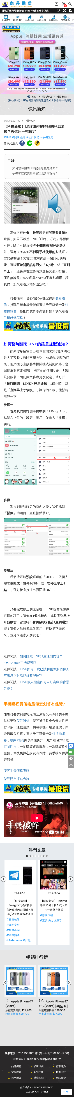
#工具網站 (46, 920)
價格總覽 (6, 20)
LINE (71, 752)
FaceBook (71, 746)
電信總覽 (16, 1072)
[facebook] (70, 10)
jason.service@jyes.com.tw (43, 1059)
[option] (37, 58)
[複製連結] (37, 143)
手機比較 (41, 20)
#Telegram (14, 940)
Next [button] (66, 58)
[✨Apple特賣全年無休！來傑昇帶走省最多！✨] (37, 58)
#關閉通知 (18, 137)
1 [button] (28, 91)
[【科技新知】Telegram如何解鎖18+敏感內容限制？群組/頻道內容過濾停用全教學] (20, 875)
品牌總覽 (16, 1066)
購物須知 (39, 1078)
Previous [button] (7, 58)
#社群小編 (13, 930)
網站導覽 (61, 1078)
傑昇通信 (23, 721)
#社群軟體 (32, 137)
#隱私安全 (13, 925)
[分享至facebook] (22, 143)
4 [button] (37, 91)
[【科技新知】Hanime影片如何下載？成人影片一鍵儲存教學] (54, 875)
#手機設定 (46, 137)
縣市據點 (61, 1066)
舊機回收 (53, 20)
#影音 (58, 920)
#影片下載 (46, 915)
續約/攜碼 (17, 740)
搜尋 (70, 4)
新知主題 (39, 1072)
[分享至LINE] (29, 143)
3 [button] (34, 91)
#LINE (7, 137)
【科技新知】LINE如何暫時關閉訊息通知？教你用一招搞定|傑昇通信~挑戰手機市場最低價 (21, 6)
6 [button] (43, 91)
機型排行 (17, 20)
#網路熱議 (13, 935)
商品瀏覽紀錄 (71, 758)
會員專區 (57, 4)
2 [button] (31, 91)
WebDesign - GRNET (37, 1091)
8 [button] (47, 856)
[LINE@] (64, 10)
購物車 (65, 5)
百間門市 (10, 746)
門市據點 (65, 20)
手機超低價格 (13, 318)
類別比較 (61, 1072)
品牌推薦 (39, 1066)
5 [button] (40, 91)
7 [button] (46, 91)
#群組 (27, 940)
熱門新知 (16, 1078)
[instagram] (58, 10)
